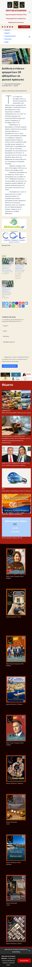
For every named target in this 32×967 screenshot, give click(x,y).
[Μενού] (29, 37)
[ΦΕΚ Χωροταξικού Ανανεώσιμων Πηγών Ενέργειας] (16, 478)
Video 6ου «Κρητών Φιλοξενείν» (12, 514)
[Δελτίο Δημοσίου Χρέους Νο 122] (16, 527)
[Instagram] (10, 26)
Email (5, 331)
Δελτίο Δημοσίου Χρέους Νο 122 (12, 538)
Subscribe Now (24, 960)
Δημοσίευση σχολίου (10, 366)
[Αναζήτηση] (29, 12)
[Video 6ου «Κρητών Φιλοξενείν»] (16, 503)
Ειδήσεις (16, 85)
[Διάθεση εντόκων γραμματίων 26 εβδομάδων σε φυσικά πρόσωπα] (8, 261)
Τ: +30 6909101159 (24, 26)
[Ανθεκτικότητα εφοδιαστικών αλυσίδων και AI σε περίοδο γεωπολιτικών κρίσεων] (16, 454)
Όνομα (5, 326)
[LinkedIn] (2, 26)
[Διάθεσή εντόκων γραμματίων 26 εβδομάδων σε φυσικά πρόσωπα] (21, 261)
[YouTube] (12, 26)
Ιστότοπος (6, 336)
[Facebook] (5, 26)
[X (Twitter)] (7, 26)
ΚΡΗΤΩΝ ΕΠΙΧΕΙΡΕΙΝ (16, 10)
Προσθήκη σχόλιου (9, 342)
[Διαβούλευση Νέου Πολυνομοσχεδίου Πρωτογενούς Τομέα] (16, 399)
